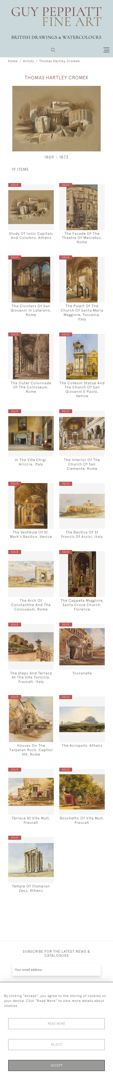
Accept (57, 1065)
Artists (28, 61)
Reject (56, 1044)
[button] (53, 50)
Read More (56, 1024)
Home (13, 61)
